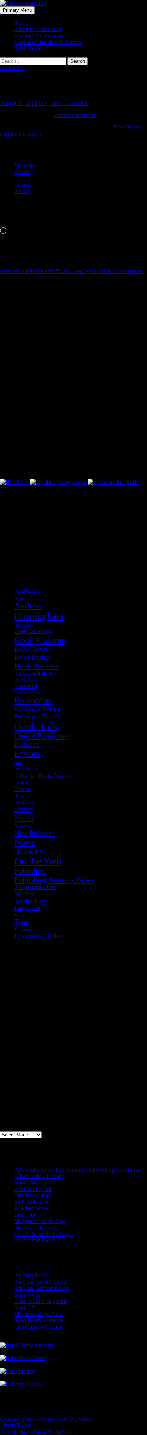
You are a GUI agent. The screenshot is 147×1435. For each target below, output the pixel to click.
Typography (24, 929)
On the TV (12, 68)
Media (24, 817)
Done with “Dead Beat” (42, 271)
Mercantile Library (35, 1227)
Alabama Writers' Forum (42, 1288)
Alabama (26, 590)
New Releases (34, 833)
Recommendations (35, 887)
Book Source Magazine (40, 1301)
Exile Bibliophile (33, 1189)
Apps (19, 598)
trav (43, 103)
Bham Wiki (27, 1295)
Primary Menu (17, 10)
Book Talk (36, 726)
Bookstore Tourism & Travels (47, 42)
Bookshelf (25, 686)
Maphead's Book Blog (39, 1221)
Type (21, 921)
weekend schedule (75, 115)
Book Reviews (31, 48)
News (25, 842)
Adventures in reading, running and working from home (77, 1170)
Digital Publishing (42, 736)
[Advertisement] (35, 521)
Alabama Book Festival (40, 1282)
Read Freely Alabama (38, 1320)
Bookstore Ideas (28, 693)
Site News (25, 893)
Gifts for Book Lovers (43, 775)
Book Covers (32, 649)
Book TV (25, 1307)
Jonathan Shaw (31, 1208)
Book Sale (25, 680)
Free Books (27, 768)
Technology (30, 901)
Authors (28, 605)
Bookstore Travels (37, 716)
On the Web (37, 860)
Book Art (23, 625)
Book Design (32, 657)
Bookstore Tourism (38, 709)
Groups (21, 782)
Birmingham (39, 616)
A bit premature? (115, 271)
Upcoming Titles (38, 936)
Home (21, 23)
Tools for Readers (28, 915)
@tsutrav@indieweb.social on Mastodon (46, 1419)
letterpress (24, 802)
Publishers (30, 871)
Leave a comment (69, 103)
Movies (21, 825)
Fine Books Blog (33, 1195)
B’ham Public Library (39, 1176)
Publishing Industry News (53, 880)
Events (27, 753)
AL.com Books (31, 1275)
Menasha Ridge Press (38, 1314)
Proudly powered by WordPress (36, 1432)
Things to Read (27, 908)
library (24, 809)
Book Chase (28, 1182)
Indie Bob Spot (31, 1202)
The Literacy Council (38, 1327)
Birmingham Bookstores (41, 35)
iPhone (21, 795)
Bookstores (33, 700)
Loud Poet (26, 1215)
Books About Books (34, 673)
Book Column (40, 640)
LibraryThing (15, 1425)
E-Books (26, 744)
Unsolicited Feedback (38, 1240)
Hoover (22, 789)
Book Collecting (32, 631)
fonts (18, 763)
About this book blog (38, 29)
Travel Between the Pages (43, 1234)
